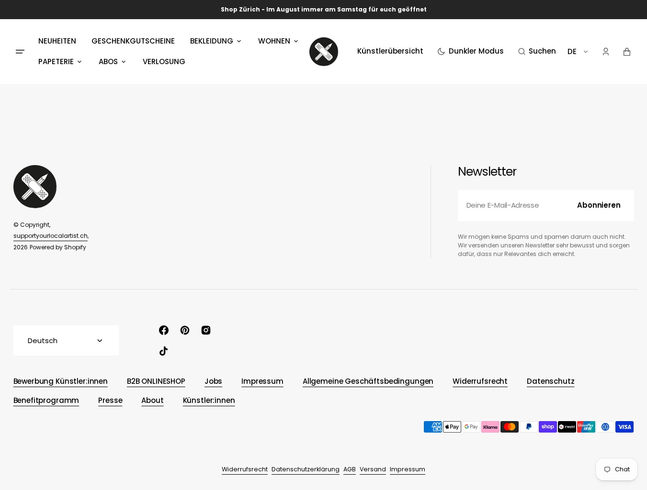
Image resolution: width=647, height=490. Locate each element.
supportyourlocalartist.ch (50, 236)
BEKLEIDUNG (211, 41)
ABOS (108, 61)
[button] (537, 51)
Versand (373, 469)
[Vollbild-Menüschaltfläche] (20, 52)
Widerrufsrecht (245, 469)
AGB (349, 469)
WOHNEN (274, 41)
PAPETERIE (56, 61)
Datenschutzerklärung (306, 469)
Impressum (407, 469)
